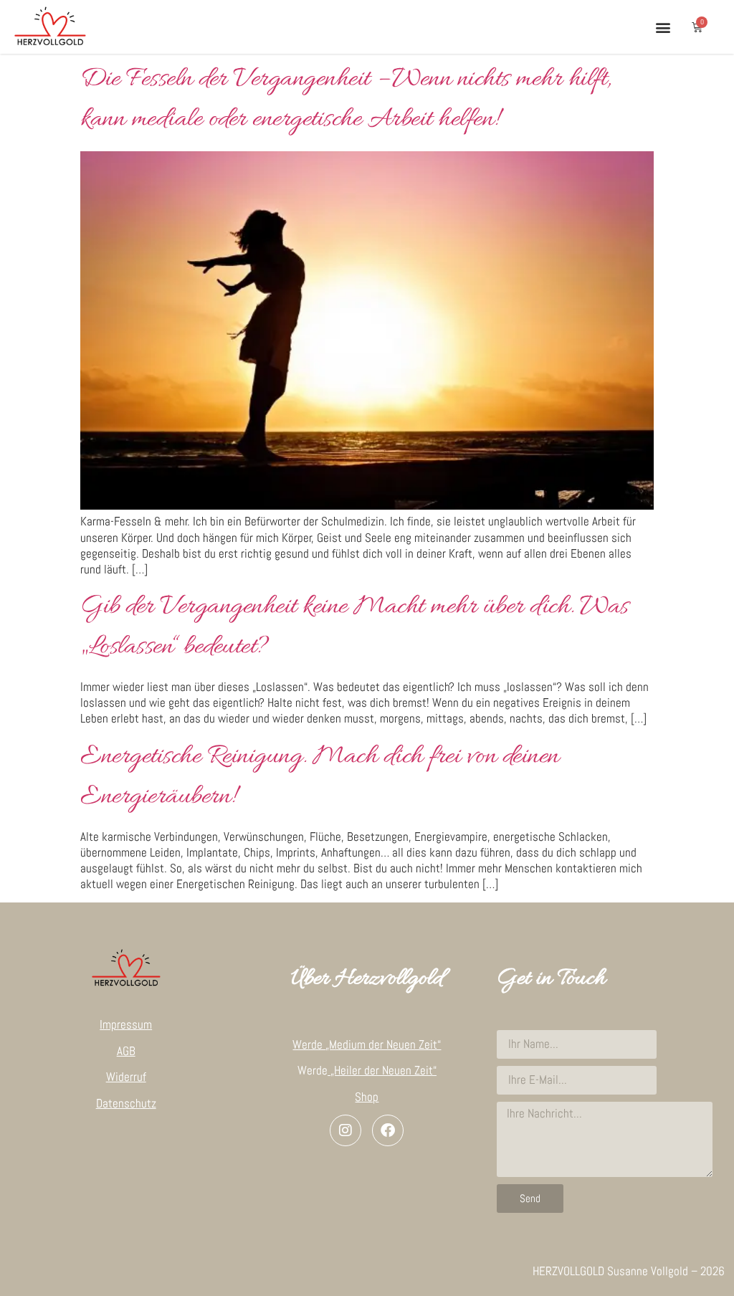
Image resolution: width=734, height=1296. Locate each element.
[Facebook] (388, 1130)
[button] (663, 27)
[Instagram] (345, 1130)
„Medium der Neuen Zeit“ (383, 1044)
